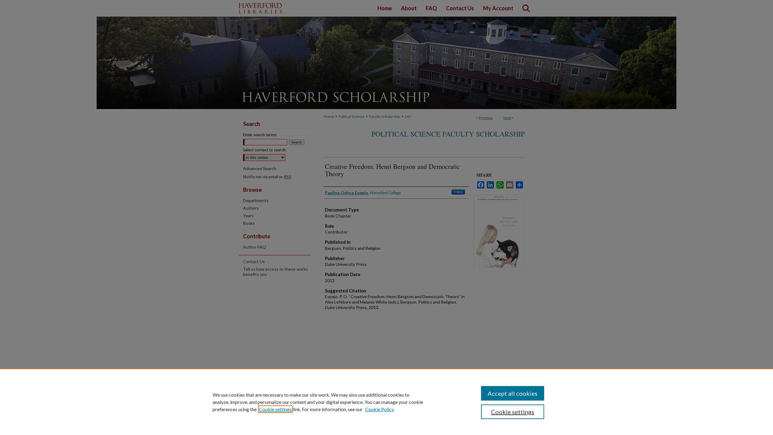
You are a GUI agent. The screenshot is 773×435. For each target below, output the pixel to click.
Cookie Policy (379, 409)
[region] (386, 402)
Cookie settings (275, 409)
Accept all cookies (512, 393)
